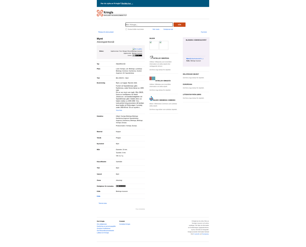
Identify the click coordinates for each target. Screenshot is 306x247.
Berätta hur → (127, 3)
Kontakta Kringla (124, 224)
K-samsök (196, 234)
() (194, 58)
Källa (98, 196)
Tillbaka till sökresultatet (106, 32)
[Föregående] (185, 50)
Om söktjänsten (102, 224)
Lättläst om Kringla (103, 233)
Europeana (205, 234)
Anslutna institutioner (103, 228)
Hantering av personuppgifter (106, 226)
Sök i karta (156, 29)
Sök (179, 25)
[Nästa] (208, 50)
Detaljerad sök (168, 29)
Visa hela (119, 110)
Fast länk (204, 32)
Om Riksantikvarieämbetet (105, 230)
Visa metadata (140, 209)
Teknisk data (103, 203)
